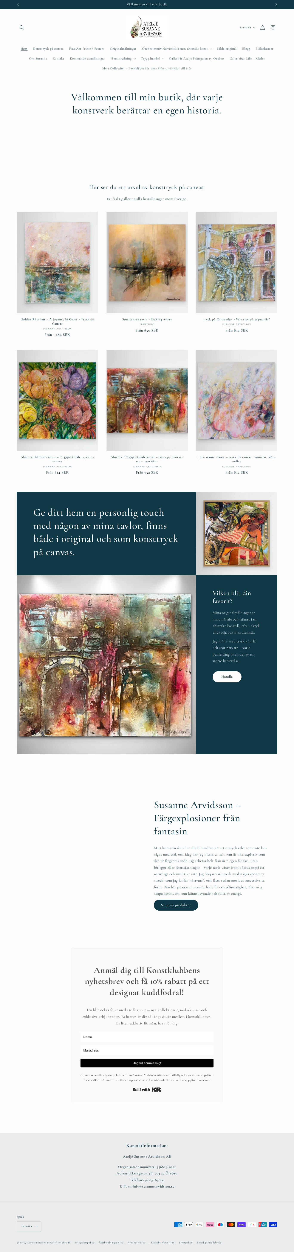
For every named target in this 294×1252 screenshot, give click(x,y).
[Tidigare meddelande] (18, 4)
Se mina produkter (176, 905)
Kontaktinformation (163, 1242)
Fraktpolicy (185, 1242)
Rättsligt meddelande (209, 1242)
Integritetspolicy (84, 1242)
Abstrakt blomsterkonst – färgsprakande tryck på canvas (57, 459)
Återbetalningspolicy (111, 1242)
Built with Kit (147, 1089)
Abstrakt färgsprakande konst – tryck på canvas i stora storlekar (147, 459)
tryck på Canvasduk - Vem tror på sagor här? (236, 319)
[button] (22, 27)
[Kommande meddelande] (276, 4)
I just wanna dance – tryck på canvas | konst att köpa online (236, 459)
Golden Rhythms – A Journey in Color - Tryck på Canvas (57, 321)
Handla (227, 677)
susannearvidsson (36, 1242)
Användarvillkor (137, 1242)
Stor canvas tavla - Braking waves (147, 319)
